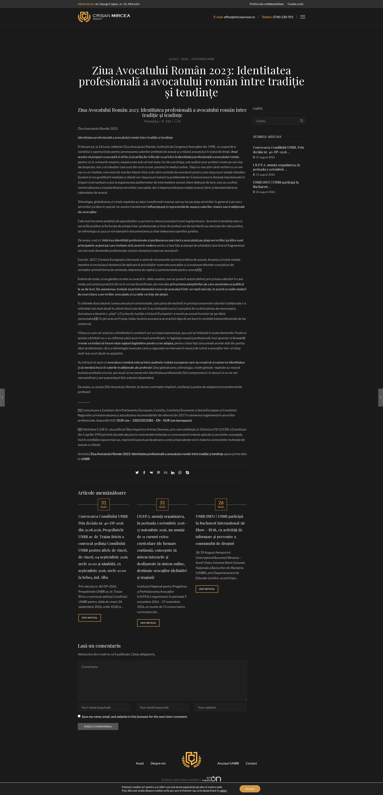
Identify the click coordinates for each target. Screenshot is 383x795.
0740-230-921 (283, 17)
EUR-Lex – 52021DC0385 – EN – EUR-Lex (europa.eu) (154, 420)
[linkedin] (172, 472)
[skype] (186, 472)
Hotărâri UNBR (203, 59)
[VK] (151, 472)
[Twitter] (138, 472)
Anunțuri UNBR (228, 763)
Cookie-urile (295, 4)
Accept (250, 788)
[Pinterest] (158, 472)
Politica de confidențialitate (267, 4)
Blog (185, 59)
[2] (96, 318)
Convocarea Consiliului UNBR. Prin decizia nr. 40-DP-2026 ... (278, 149)
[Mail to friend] (165, 472)
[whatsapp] (180, 472)
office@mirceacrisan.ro (239, 17)
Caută (301, 120)
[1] (199, 270)
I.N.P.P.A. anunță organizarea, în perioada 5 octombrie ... (276, 167)
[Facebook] (144, 472)
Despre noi (158, 763)
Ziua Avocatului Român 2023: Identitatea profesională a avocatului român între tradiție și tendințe (156, 454)
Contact (251, 763)
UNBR (85, 459)
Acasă (173, 59)
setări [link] (223, 790)
